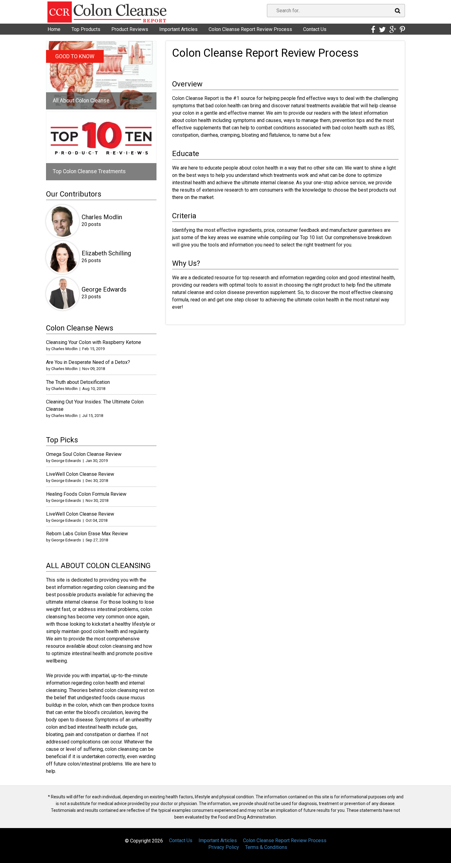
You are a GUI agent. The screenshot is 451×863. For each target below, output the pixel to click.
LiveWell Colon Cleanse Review (80, 474)
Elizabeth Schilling (106, 253)
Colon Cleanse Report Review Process (250, 29)
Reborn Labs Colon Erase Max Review (87, 534)
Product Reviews (129, 29)
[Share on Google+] (392, 29)
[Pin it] (402, 29)
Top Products (85, 29)
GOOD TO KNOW (74, 56)
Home (54, 29)
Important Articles (178, 29)
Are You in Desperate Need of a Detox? (88, 362)
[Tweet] (382, 29)
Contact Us (314, 29)
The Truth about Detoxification (78, 382)
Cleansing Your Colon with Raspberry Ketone (93, 342)
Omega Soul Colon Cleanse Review (83, 454)
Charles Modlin (102, 217)
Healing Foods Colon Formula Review (86, 494)
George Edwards (104, 289)
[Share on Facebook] (373, 29)
